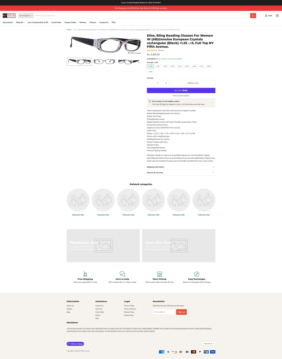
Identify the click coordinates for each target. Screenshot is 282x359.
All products (8, 22)
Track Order (56, 22)
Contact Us (103, 22)
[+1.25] (157, 69)
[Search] (253, 15)
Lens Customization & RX (38, 22)
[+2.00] (179, 69)
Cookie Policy (129, 315)
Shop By (19, 22)
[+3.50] (150, 74)
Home (69, 30)
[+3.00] (208, 69)
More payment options (181, 96)
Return (97, 315)
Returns (93, 22)
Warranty (98, 309)
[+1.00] (150, 69)
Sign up (181, 312)
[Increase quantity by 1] (166, 83)
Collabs (69, 309)
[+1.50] (165, 69)
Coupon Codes (70, 22)
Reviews (83, 22)
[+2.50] (194, 69)
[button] (269, 15)
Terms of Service (130, 309)
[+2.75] (201, 69)
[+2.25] (187, 69)
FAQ (113, 22)
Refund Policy (129, 312)
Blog (68, 312)
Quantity (150, 78)
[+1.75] (172, 69)
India (208, 344)
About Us (70, 306)
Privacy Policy (129, 306)
